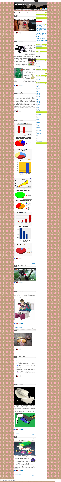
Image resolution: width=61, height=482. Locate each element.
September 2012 (38, 96)
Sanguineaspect (38, 66)
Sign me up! (38, 56)
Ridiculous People (20, 327)
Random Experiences (41, 33)
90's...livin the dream (18, 474)
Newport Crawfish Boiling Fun (40, 71)
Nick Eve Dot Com (39, 65)
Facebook (43, 8)
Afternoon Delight (27, 9)
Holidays (38, 125)
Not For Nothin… (38, 78)
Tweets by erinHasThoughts (39, 46)
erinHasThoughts (21, 41)
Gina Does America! (39, 63)
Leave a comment (33, 263)
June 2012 (38, 98)
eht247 (22, 9)
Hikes (45, 29)
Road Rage (17, 433)
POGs (15, 436)
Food (39, 9)
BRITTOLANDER (38, 61)
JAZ (41, 9)
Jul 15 (15, 330)
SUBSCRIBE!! (38, 51)
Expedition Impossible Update (20, 356)
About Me (18, 9)
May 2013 (38, 91)
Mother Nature (38, 128)
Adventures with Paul (39, 79)
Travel (37, 9)
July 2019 (38, 84)
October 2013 (38, 88)
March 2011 (38, 109)
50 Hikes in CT (38, 25)
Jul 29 (15, 41)
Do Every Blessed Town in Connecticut (41, 77)
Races (37, 129)
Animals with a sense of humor (20, 265)
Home (15, 9)
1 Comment (34, 328)
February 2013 (38, 93)
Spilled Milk (16, 383)
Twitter (45, 8)
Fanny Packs (38, 120)
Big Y (37, 116)
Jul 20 (15, 266)
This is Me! (44, 40)
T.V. (45, 38)
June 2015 (38, 85)
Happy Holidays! (42, 29)
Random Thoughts (40, 34)
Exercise (45, 28)
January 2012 (38, 102)
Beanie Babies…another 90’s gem (20, 39)
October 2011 (38, 104)
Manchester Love (38, 127)
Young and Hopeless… (39, 141)
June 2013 (38, 90)
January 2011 (38, 110)
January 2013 (38, 94)
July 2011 (38, 106)
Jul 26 (15, 120)
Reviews (37, 36)
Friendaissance (38, 122)
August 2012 (38, 97)
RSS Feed (41, 8)
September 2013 (38, 89)
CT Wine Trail (41, 28)
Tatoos (37, 136)
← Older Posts (16, 477)
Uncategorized (43, 41)
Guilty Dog (16, 15)
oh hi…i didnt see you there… (20, 92)
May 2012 (38, 99)
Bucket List (33, 9)
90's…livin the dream (39, 114)
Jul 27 (15, 93)
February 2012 (38, 101)
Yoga (37, 140)
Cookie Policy (14, 480)
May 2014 (38, 86)
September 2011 (38, 105)
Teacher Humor (38, 40)
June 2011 (38, 107)
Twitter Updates (39, 44)
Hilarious (17, 262)
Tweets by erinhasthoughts (39, 19)
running (44, 38)
